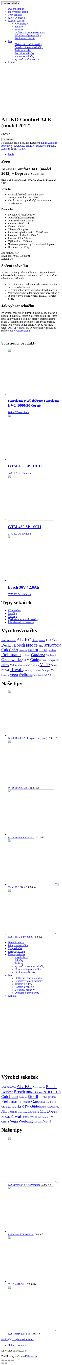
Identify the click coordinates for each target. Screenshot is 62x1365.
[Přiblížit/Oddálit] (12, 1360)
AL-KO (22, 148)
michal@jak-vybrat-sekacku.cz (17, 1339)
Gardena (38, 654)
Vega (14, 674)
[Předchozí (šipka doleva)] (2, 1363)
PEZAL (5, 670)
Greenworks (11, 659)
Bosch (19, 645)
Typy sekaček (15, 14)
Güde (34, 659)
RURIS (26, 670)
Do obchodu (8, 139)
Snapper (46, 670)
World (47, 674)
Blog (10, 41)
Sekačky (19, 26)
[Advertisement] (31, 1037)
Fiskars (25, 655)
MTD (45, 664)
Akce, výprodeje (16, 17)
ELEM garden (47, 650)
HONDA (42, 660)
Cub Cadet (9, 650)
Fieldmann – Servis (25, 38)
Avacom (42, 641)
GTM (26, 660)
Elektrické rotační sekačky (28, 44)
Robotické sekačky (24, 53)
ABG (3, 640)
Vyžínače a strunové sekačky (30, 32)
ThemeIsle (31, 1356)
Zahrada (5, 148)
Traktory (19, 29)
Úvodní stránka (16, 8)
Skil (39, 670)
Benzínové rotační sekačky (29, 47)
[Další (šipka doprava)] (6, 1363)
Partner (53, 665)
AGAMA (11, 640)
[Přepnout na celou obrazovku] (9, 1360)
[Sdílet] (6, 1360)
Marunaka (22, 665)
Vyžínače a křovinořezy (27, 59)
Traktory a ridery (23, 50)
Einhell (33, 650)
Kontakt (12, 62)
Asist (35, 640)
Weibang (26, 674)
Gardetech (51, 655)
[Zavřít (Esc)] (2, 1360)
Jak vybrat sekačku (18, 11)
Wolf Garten (38, 675)
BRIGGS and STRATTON (43, 645)
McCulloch (33, 665)
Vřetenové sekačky (25, 56)
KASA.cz (19, 145)
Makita (13, 665)
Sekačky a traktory (45, 145)
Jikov (5, 665)
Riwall (16, 669)
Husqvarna (53, 660)
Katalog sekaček (16, 20)
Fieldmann (11, 654)
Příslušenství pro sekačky (28, 35)
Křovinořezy (21, 23)
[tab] (34, 154)
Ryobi (33, 670)
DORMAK (23, 650)
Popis (11, 154)
